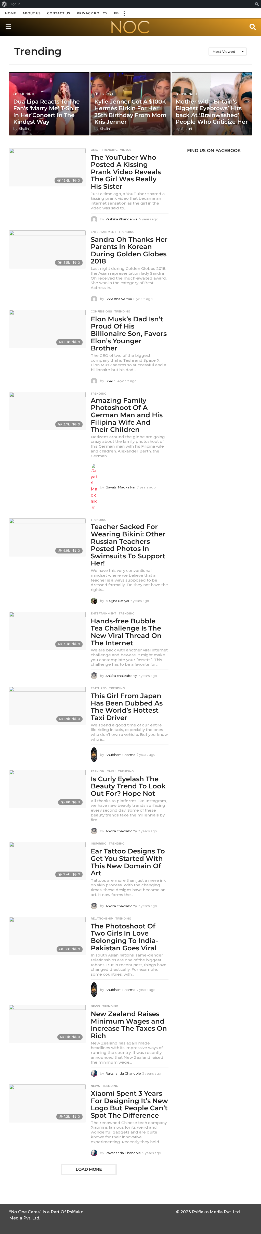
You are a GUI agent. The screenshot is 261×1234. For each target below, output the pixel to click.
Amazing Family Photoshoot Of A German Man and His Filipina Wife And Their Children (127, 415)
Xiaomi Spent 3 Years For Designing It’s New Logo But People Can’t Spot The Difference (129, 1104)
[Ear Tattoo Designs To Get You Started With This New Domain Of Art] (47, 861)
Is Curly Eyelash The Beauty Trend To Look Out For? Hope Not (128, 786)
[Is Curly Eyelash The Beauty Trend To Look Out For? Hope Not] (47, 789)
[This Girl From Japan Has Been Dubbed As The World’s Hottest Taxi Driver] (47, 706)
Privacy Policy (92, 13)
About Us (31, 13)
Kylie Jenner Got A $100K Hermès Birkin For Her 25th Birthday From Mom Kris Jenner (130, 111)
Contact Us (58, 13)
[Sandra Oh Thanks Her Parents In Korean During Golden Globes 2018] (47, 249)
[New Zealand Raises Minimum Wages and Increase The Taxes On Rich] (47, 1024)
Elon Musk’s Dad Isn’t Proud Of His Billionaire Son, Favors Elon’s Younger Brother (129, 333)
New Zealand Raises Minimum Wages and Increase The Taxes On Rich (129, 1025)
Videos (125, 149)
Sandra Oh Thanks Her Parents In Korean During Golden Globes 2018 (129, 250)
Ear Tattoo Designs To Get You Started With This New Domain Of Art (128, 862)
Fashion (97, 771)
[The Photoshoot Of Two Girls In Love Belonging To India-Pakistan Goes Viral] (47, 936)
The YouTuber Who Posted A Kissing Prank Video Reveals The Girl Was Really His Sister (126, 172)
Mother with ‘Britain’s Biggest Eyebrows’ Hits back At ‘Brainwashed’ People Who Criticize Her (212, 111)
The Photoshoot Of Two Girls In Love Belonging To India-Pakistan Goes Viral (124, 937)
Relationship (102, 918)
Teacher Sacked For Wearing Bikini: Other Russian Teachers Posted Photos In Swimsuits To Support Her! (128, 545)
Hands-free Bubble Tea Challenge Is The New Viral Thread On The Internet (126, 632)
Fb (116, 13)
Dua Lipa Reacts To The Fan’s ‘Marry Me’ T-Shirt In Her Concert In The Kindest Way (46, 111)
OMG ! (95, 149)
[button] (124, 13)
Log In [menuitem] (15, 4)
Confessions (101, 311)
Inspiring (98, 843)
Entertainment (103, 231)
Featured (99, 688)
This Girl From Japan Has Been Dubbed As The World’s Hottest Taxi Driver (127, 707)
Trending (110, 149)
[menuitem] (4, 4)
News (95, 1006)
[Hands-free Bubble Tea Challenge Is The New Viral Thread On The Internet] (47, 631)
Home (10, 13)
